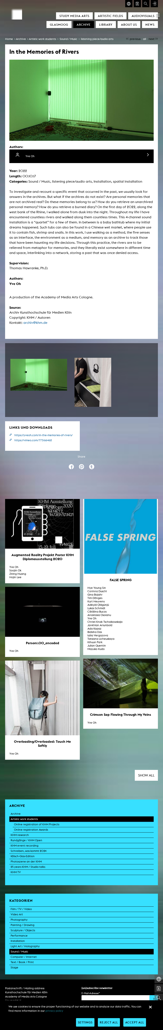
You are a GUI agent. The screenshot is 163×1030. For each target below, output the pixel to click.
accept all (134, 1022)
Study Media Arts (74, 16)
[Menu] (158, 15)
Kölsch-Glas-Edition (23, 856)
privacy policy (54, 1010)
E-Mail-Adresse (91, 993)
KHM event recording (24, 845)
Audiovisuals (143, 16)
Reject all (109, 1022)
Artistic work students (42, 39)
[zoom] (38, 375)
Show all (146, 775)
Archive (84, 24)
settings (85, 1022)
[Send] (153, 999)
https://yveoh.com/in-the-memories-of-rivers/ (43, 435)
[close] (150, 1007)
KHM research (20, 835)
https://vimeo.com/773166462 (33, 440)
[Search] (145, 3)
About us (129, 24)
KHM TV (16, 872)
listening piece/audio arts (97, 39)
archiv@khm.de (35, 323)
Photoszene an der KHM (26, 861)
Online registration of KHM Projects (36, 824)
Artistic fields (110, 16)
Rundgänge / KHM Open (26, 840)
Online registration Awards (31, 829)
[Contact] (137, 3)
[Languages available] (128, 3)
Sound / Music (68, 39)
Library (105, 24)
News (150, 24)
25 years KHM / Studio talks (28, 866)
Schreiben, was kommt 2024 (28, 850)
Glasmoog (59, 24)
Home (9, 39)
